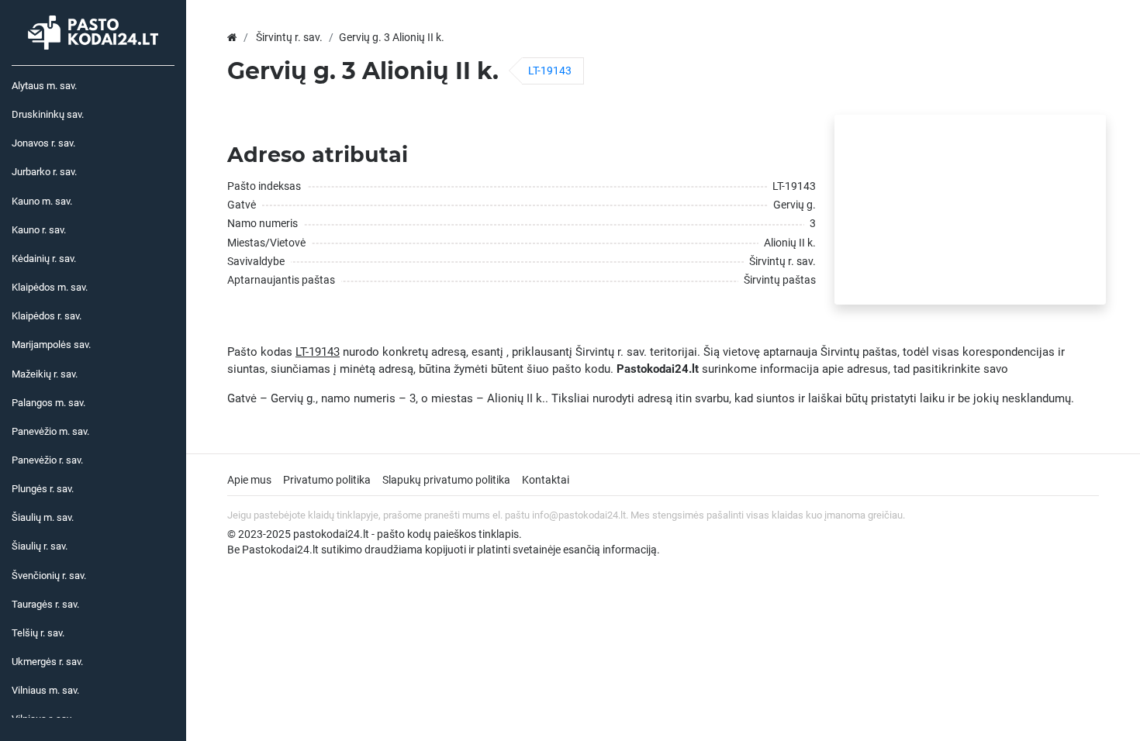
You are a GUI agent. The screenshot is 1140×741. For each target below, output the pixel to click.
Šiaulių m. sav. (43, 517)
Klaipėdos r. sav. (46, 316)
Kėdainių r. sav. (44, 258)
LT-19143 (550, 70)
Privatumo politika (327, 480)
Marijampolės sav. (51, 344)
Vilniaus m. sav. (45, 690)
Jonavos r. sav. (43, 143)
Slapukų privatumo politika (446, 480)
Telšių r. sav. (38, 633)
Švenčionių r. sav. (49, 575)
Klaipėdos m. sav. (50, 287)
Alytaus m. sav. (44, 85)
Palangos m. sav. (48, 402)
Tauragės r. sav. (45, 604)
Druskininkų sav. (48, 114)
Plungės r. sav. (43, 489)
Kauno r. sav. (39, 230)
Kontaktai (545, 480)
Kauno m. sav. (42, 201)
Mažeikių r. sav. (45, 374)
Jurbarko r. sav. (44, 171)
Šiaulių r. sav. (39, 546)
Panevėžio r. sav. (47, 460)
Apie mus (249, 480)
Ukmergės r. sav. (47, 661)
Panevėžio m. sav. (50, 431)
